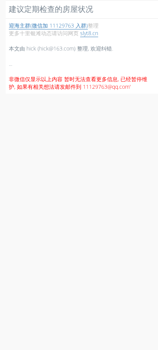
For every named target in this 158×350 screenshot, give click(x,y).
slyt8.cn (89, 33)
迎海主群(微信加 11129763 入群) (48, 25)
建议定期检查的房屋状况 (51, 9)
